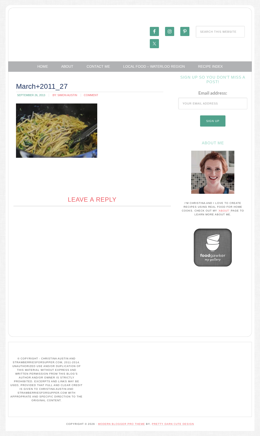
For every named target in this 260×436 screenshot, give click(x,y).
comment (91, 95)
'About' (224, 210)
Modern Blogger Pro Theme (121, 424)
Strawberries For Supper (46, 31)
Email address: (212, 93)
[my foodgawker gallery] (213, 268)
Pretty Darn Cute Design (173, 424)
